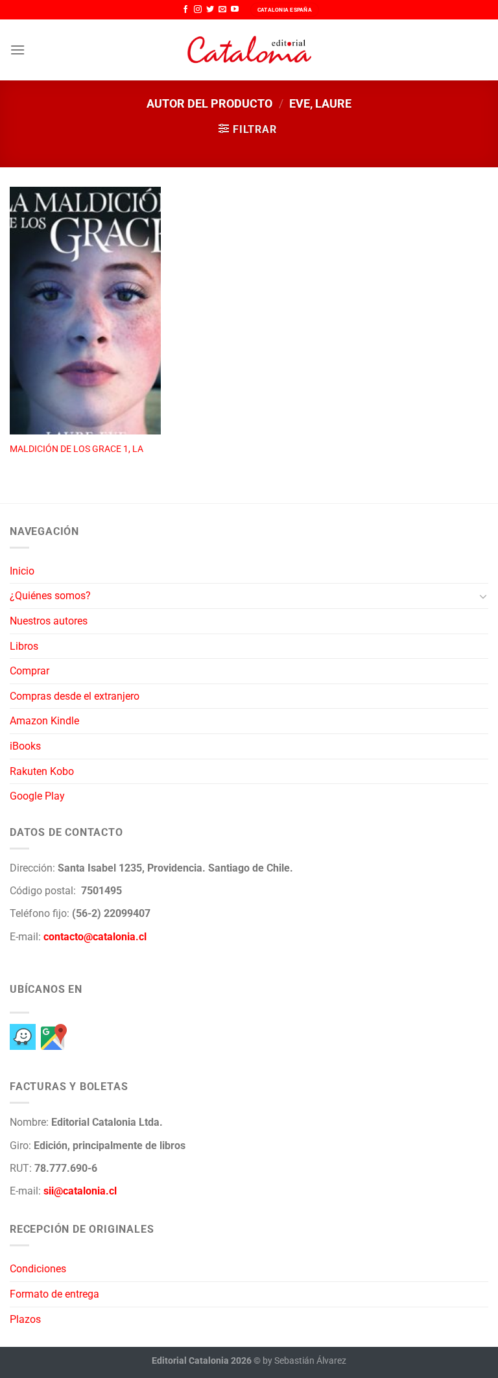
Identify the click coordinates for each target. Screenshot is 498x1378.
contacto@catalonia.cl (95, 937)
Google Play (37, 796)
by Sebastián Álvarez (304, 1360)
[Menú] (17, 49)
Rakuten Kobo (42, 771)
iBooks (25, 746)
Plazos (25, 1319)
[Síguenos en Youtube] (235, 9)
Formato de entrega (54, 1294)
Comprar (29, 671)
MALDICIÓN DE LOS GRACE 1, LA (76, 449)
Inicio (22, 571)
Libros (24, 646)
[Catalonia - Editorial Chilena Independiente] (249, 49)
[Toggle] (483, 596)
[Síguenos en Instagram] (198, 9)
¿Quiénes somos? (50, 595)
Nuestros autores (49, 621)
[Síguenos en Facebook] (185, 9)
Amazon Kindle (44, 721)
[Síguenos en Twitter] (210, 9)
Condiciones (38, 1269)
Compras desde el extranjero (74, 696)
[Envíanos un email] (222, 9)
